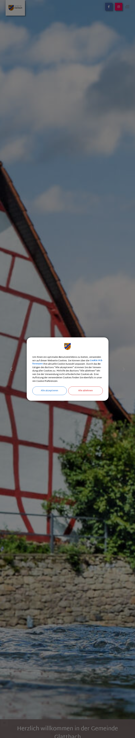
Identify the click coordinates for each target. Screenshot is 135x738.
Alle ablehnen (85, 391)
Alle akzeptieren (49, 391)
